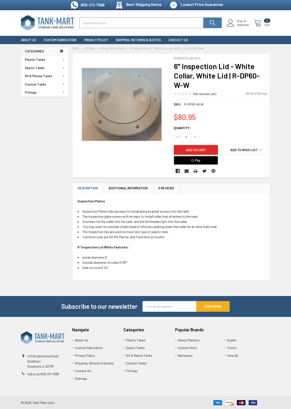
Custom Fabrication (60, 40)
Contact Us (178, 40)
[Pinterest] (213, 171)
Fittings (31, 92)
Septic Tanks (35, 68)
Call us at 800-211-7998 (43, 374)
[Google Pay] (196, 160)
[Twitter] (204, 171)
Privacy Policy (96, 40)
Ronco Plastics (188, 340)
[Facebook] (178, 171)
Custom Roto (187, 348)
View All (232, 355)
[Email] (186, 171)
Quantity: (182, 128)
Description (88, 188)
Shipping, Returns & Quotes (138, 40)
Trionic (232, 348)
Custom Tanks (35, 84)
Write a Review (256, 93)
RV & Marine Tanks (38, 76)
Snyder (231, 340)
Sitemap (81, 378)
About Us (28, 40)
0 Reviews (166, 188)
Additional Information (128, 188)
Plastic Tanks (35, 59)
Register (243, 25)
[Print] (195, 171)
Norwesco (185, 355)
